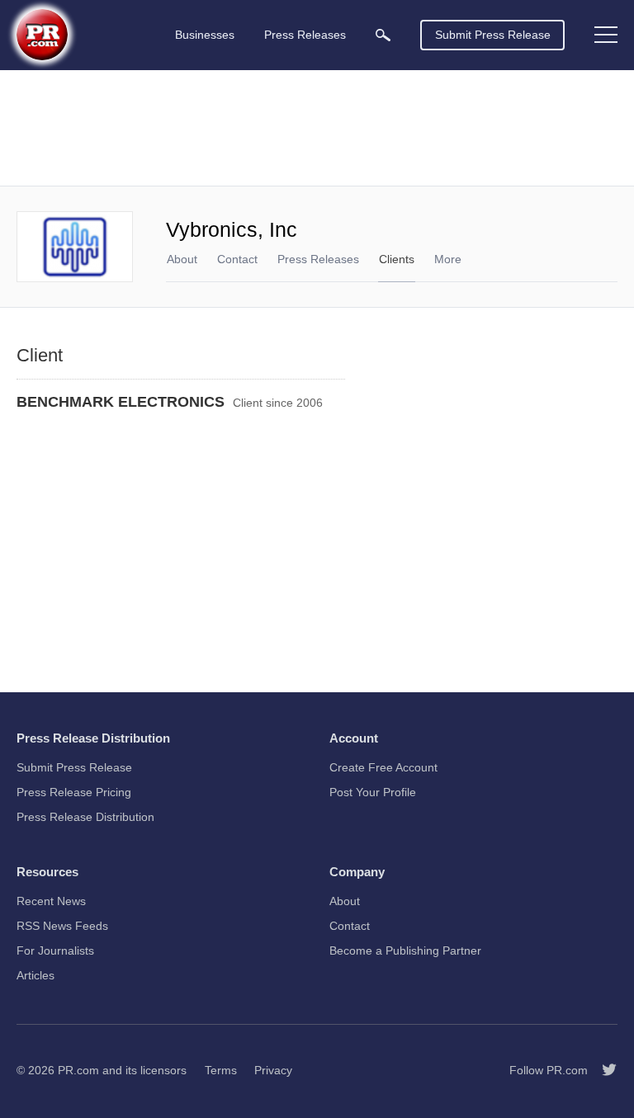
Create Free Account (383, 767)
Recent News (51, 901)
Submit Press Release (493, 34)
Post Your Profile (372, 792)
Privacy (273, 1070)
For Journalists (55, 950)
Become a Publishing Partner (405, 950)
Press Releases (318, 259)
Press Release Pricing (74, 792)
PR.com (78, 1070)
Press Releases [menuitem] (305, 34)
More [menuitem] (447, 259)
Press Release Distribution (85, 816)
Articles (35, 975)
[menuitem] (383, 35)
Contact (237, 259)
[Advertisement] (317, 128)
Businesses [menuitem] (204, 34)
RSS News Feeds (62, 925)
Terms (221, 1070)
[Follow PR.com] (602, 1070)
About (182, 259)
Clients (396, 259)
